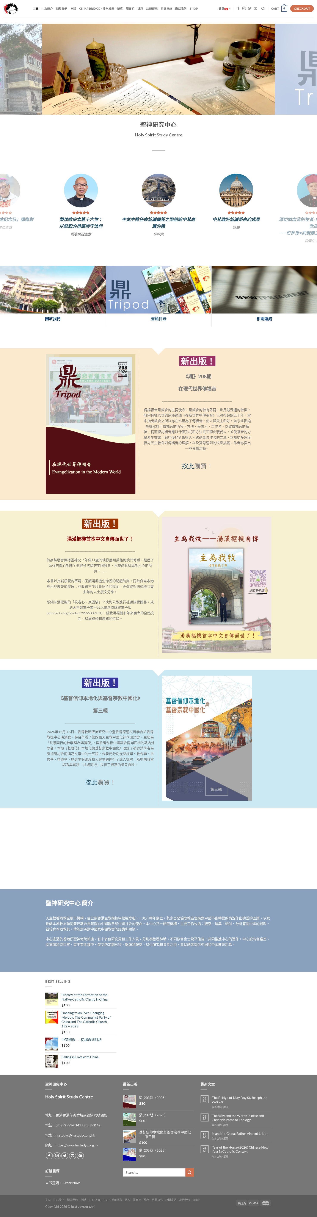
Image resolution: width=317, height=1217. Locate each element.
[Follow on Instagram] (244, 9)
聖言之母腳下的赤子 (236, 224)
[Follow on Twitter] (249, 9)
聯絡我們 (181, 8)
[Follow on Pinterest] (80, 1164)
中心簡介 (47, 8)
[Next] (305, 69)
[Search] (263, 9)
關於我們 (61, 8)
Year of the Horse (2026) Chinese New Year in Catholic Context (240, 1158)
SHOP (194, 8)
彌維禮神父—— (236, 218)
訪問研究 (152, 8)
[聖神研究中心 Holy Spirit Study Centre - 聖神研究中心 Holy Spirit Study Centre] (14, 8)
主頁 (36, 8)
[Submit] (189, 1181)
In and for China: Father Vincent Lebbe (240, 1142)
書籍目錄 (158, 327)
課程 (140, 8)
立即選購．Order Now (62, 1192)
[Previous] (12, 69)
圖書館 (130, 8)
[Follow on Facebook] (238, 9)
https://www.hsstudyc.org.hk (77, 1154)
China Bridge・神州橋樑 (96, 8)
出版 (73, 8)
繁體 (221, 8)
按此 (188, 475)
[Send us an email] (255, 9)
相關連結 (166, 8)
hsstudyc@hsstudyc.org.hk (75, 1144)
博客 (120, 8)
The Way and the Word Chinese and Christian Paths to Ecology (238, 1126)
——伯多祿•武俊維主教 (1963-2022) (81, 232)
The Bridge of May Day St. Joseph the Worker (239, 1108)
